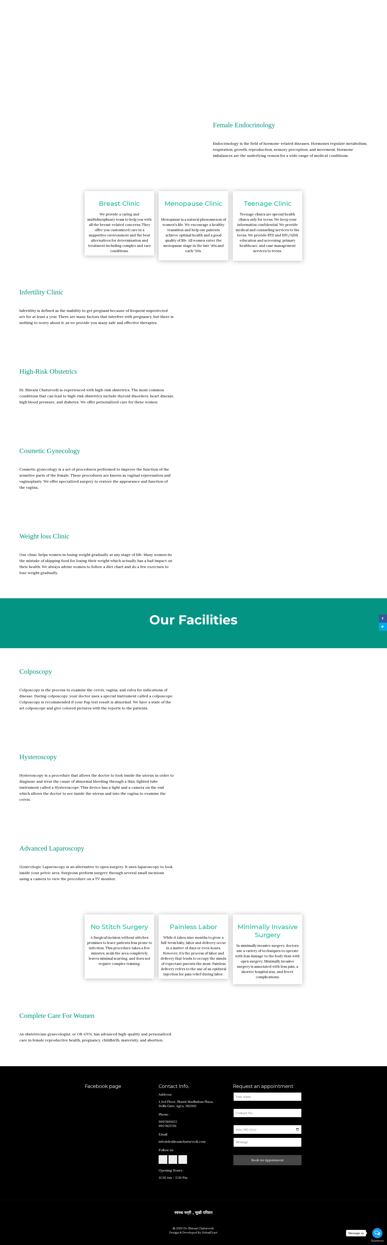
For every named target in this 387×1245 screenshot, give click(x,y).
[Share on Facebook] (383, 619)
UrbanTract (209, 1232)
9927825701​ (167, 1126)
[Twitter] (193, 1239)
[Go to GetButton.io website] (377, 1241)
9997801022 (168, 1122)
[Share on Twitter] (383, 627)
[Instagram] (199, 1239)
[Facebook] (188, 1239)
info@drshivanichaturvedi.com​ (182, 1141)
